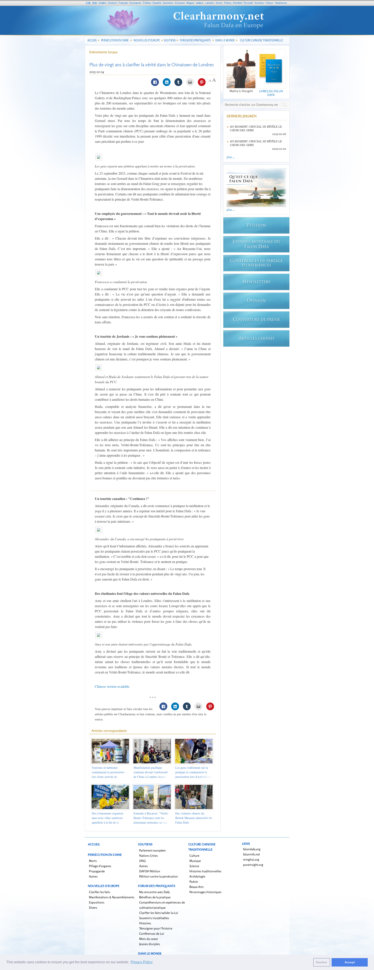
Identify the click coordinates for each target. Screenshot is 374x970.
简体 (94, 3)
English (102, 3)
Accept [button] (350, 962)
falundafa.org (251, 849)
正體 (88, 3)
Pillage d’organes (100, 866)
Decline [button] (321, 962)
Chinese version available (112, 686)
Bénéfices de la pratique (155, 897)
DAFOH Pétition (149, 871)
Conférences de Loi (151, 933)
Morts (93, 861)
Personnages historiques (205, 892)
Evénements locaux (103, 52)
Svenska (259, 3)
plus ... (231, 157)
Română (237, 3)
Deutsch (112, 3)
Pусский (248, 3)
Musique (195, 861)
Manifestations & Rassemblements (111, 897)
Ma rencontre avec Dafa (154, 892)
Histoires (145, 923)
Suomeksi (168, 3)
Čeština (147, 3)
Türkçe (269, 3)
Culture (194, 855)
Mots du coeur (148, 939)
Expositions (96, 902)
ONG (142, 861)
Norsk (219, 3)
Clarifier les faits (99, 892)
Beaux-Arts (196, 887)
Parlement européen (152, 850)
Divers (93, 907)
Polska (227, 3)
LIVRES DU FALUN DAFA (271, 93)
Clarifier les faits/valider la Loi (158, 913)
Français (123, 3)
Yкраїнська (281, 3)
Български (135, 3)
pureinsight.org (253, 864)
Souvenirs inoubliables (154, 918)
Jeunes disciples (149, 944)
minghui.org (251, 859)
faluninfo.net (251, 854)
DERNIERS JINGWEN (241, 116)
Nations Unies (148, 855)
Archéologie (197, 876)
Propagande (97, 871)
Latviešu (209, 3)
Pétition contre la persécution (158, 876)
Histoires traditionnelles (205, 871)
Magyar (190, 3)
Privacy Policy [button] (142, 962)
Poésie (193, 881)
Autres (93, 876)
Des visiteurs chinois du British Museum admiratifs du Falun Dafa (193, 817)
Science (194, 866)
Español (157, 3)
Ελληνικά (180, 3)
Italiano (199, 3)
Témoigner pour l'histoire (155, 928)
